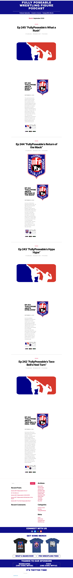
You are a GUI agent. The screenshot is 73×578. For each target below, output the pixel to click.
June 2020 (40, 499)
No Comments (45, 33)
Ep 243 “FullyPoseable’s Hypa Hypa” (36, 251)
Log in (39, 517)
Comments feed (41, 520)
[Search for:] (20, 483)
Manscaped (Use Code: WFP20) (24, 565)
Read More (15, 575)
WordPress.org (41, 521)
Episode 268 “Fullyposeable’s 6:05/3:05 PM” (20, 495)
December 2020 (41, 490)
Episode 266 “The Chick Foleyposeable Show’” (21, 500)
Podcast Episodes (25, 13)
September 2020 (41, 495)
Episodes (36, 24)
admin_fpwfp (30, 33)
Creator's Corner (41, 507)
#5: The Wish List (15, 493)
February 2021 (41, 487)
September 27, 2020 (37, 33)
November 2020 (41, 492)
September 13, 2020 (37, 255)
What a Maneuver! (24, 556)
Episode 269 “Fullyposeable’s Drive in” (19, 490)
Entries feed (40, 518)
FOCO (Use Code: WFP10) (48, 565)
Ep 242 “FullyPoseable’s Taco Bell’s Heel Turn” (36, 363)
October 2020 (41, 493)
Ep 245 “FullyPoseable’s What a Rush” (36, 29)
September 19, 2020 (37, 150)
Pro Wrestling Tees (48, 556)
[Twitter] (35, 531)
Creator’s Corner (36, 13)
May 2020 (40, 500)
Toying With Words (47, 13)
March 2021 (40, 486)
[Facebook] (32, 531)
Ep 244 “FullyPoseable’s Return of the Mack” (36, 146)
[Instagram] (38, 531)
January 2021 (41, 489)
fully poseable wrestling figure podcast (36, 5)
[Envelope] (41, 531)
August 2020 (40, 496)
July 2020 (40, 497)
